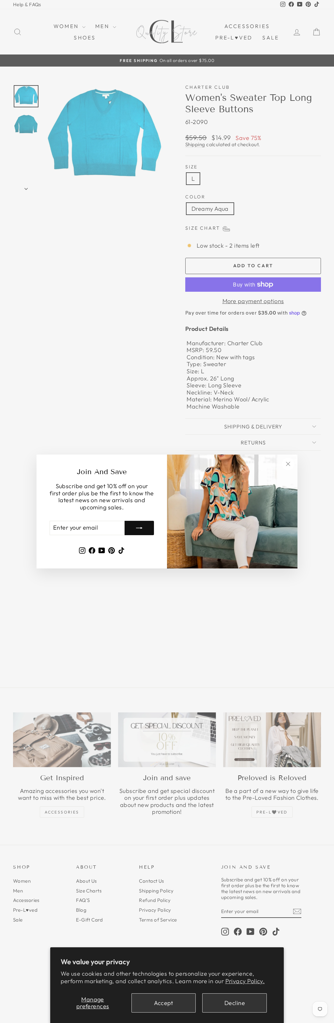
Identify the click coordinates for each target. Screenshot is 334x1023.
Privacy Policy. (245, 981)
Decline (234, 1003)
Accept (163, 1003)
